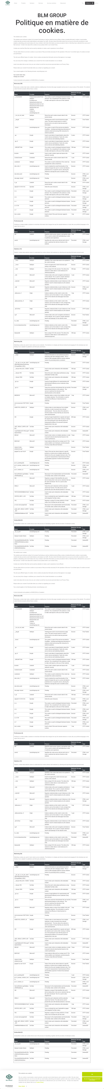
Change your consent (19, 76)
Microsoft (32, 275)
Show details (22, 1086)
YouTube (32, 368)
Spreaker (32, 186)
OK (92, 1074)
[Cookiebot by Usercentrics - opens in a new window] (9, 1086)
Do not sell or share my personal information (92, 1079)
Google (31, 135)
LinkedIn (32, 109)
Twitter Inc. (32, 111)
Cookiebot (41, 80)
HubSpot (32, 98)
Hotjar (31, 293)
